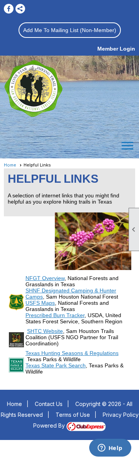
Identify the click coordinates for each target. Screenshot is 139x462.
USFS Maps (40, 303)
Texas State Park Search (55, 365)
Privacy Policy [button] (121, 414)
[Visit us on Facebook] (9, 9)
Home (10, 165)
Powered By (49, 425)
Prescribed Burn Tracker (55, 315)
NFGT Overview (44, 278)
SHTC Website (45, 331)
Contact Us (49, 404)
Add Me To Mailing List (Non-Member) (69, 30)
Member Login (116, 49)
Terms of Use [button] (73, 414)
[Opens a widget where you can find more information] (110, 448)
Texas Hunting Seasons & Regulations (72, 353)
